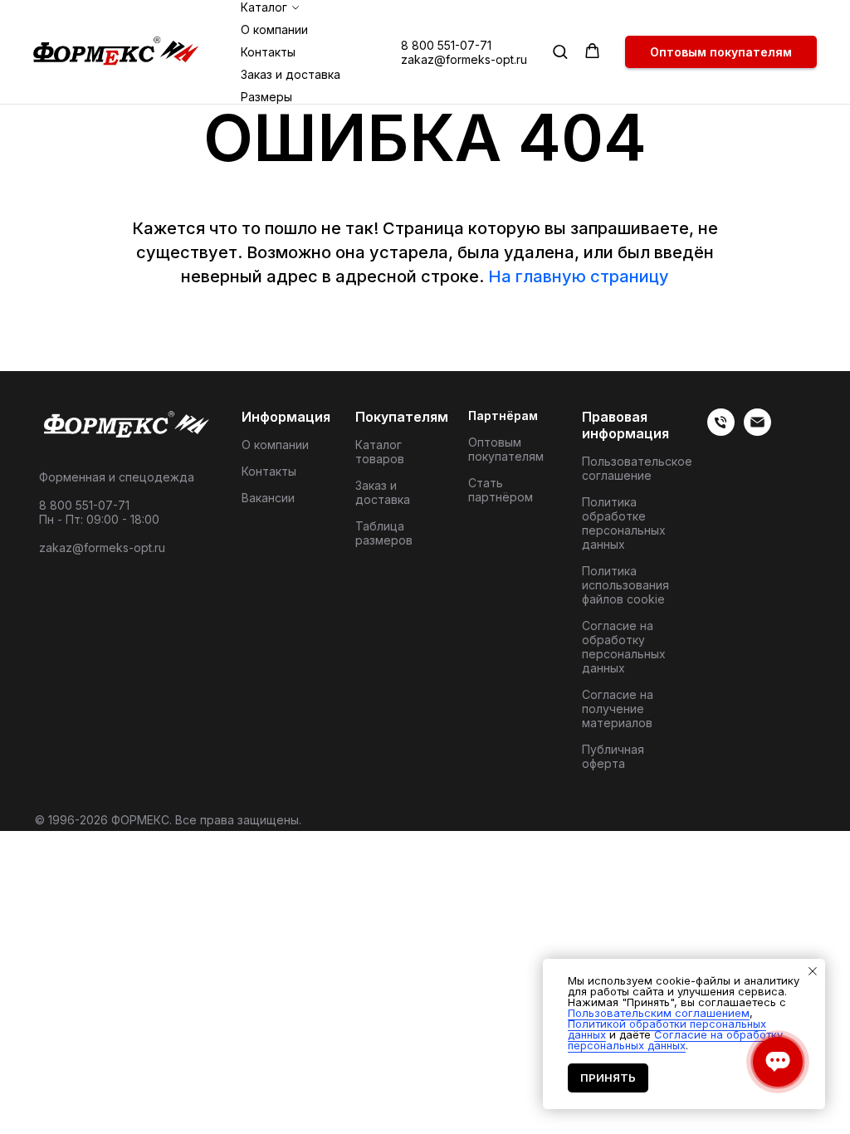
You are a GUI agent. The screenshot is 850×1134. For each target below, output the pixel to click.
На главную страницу (578, 276)
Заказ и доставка (290, 74)
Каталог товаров (379, 451)
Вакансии (268, 498)
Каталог (264, 7)
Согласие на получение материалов (617, 708)
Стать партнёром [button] (500, 490)
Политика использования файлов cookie (625, 585)
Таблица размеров (384, 533)
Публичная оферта (613, 756)
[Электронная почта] (757, 431)
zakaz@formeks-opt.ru (464, 59)
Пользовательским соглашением (659, 1012)
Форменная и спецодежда (116, 477)
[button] (560, 51)
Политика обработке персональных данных (624, 523)
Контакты (268, 52)
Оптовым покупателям (506, 449)
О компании (274, 29)
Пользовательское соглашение (637, 468)
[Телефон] (721, 431)
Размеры (266, 97)
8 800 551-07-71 (446, 45)
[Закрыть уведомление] (812, 971)
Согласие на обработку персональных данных (624, 646)
